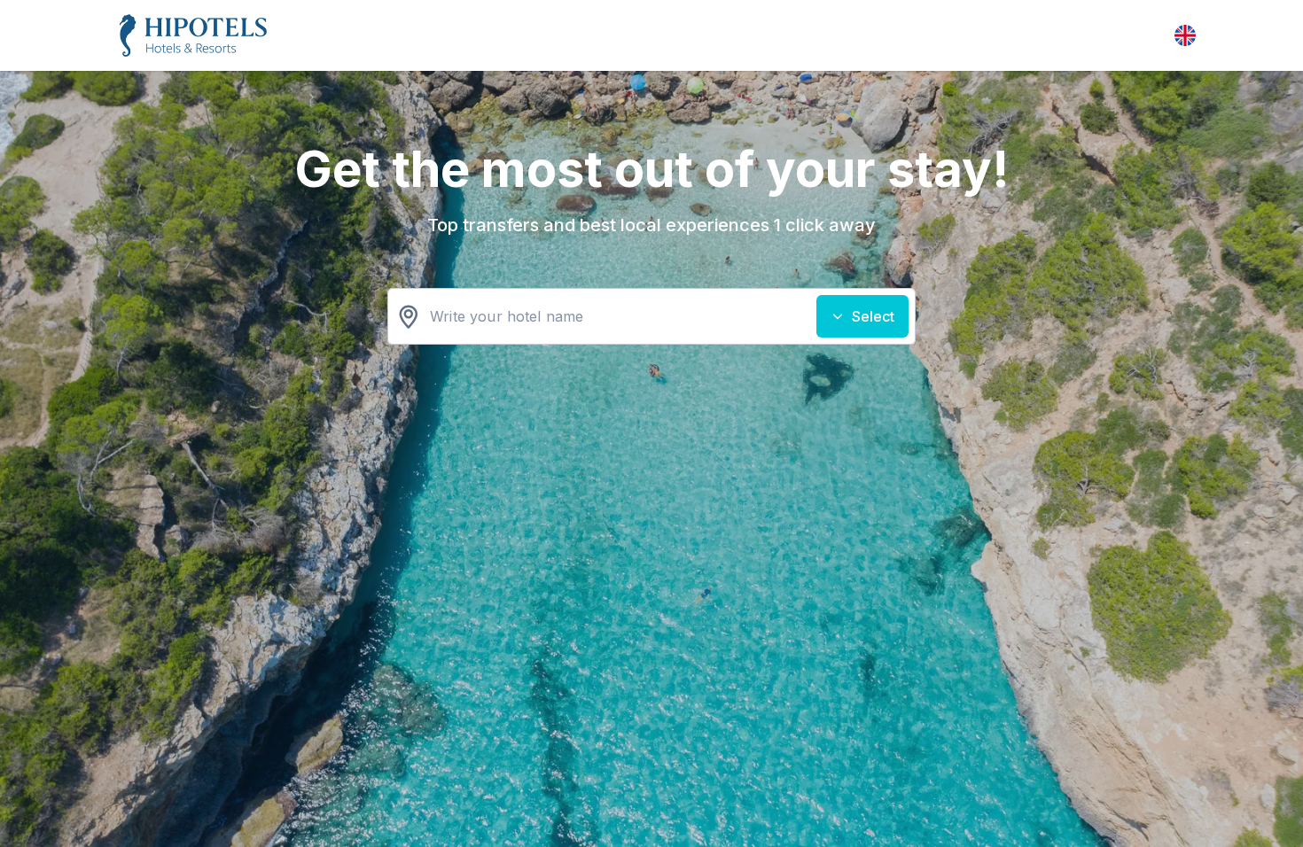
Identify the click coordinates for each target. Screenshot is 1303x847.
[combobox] (651, 316)
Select (873, 316)
